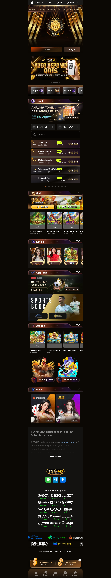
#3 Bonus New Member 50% (41, 9)
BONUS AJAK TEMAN (62, 9)
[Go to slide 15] (65, 186)
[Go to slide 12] (61, 186)
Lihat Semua (55, 456)
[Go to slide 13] (62, 186)
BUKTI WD (75, 2)
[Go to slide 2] (53, 82)
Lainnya (77, 100)
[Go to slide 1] (51, 82)
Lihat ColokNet (70, 117)
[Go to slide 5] (59, 82)
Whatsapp (39, 2)
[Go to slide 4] (57, 82)
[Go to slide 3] (55, 82)
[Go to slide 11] (59, 186)
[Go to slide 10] (58, 186)
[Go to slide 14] (64, 186)
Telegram (57, 2)
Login (72, 49)
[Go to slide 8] (55, 186)
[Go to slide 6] (52, 186)
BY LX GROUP (71, 289)
